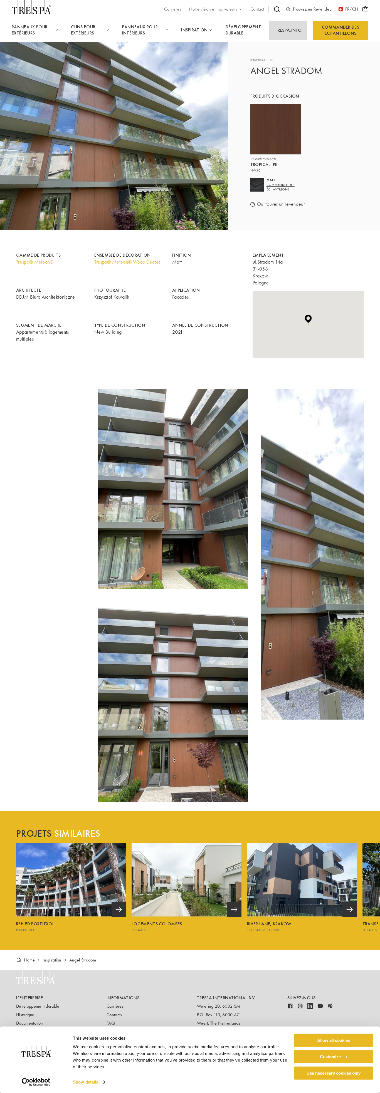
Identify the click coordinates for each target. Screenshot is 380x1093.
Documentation (29, 1023)
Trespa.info (288, 30)
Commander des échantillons (340, 30)
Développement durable (38, 1006)
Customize (330, 1056)
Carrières (115, 1006)
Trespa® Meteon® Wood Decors (127, 262)
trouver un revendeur (285, 204)
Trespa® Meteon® (35, 262)
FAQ (111, 1023)
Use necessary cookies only (334, 1072)
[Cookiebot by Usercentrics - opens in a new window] (36, 1082)
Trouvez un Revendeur (313, 9)
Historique (25, 1014)
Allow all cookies (333, 1040)
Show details (85, 1082)
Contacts (114, 1014)
